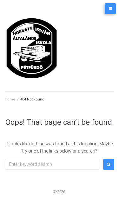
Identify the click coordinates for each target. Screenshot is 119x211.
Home (10, 99)
